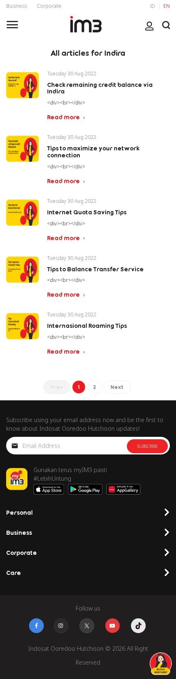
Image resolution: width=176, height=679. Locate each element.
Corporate (49, 5)
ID (153, 5)
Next (117, 387)
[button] (166, 25)
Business (16, 5)
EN (166, 5)
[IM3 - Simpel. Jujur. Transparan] (86, 24)
